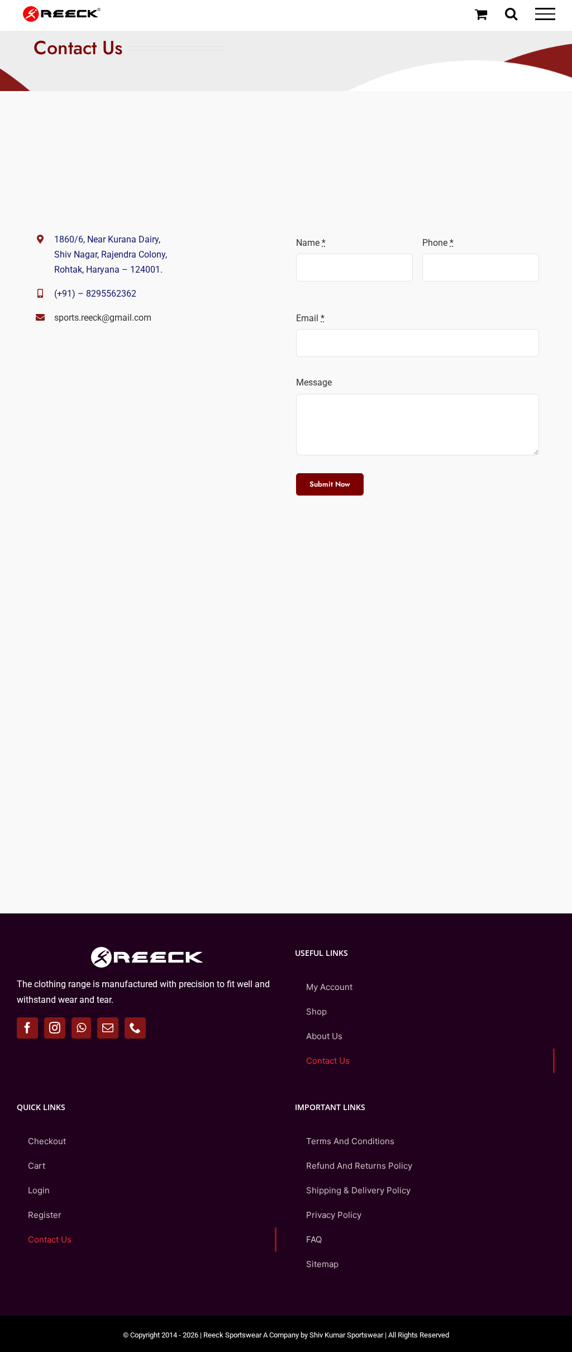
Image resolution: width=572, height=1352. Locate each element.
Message (314, 382)
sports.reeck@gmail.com (102, 317)
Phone (438, 242)
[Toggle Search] (511, 13)
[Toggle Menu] (545, 14)
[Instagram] (54, 1028)
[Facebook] (27, 1028)
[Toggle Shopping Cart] (481, 14)
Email (310, 318)
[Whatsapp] (81, 1028)
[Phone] (135, 1028)
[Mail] (107, 1028)
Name (311, 242)
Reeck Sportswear (232, 1335)
